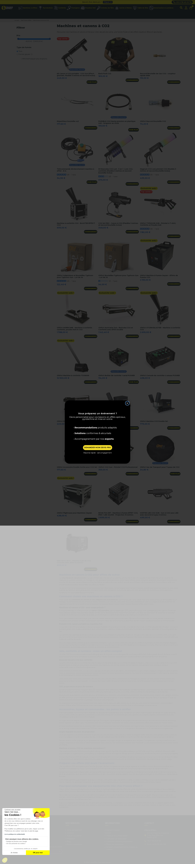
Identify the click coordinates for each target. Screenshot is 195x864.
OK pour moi (38, 852)
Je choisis (14, 852)
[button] (4, 860)
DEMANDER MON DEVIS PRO (97, 447)
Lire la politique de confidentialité (15, 834)
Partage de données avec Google (16, 841)
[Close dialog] (127, 403)
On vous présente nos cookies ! (16, 843)
